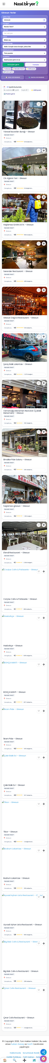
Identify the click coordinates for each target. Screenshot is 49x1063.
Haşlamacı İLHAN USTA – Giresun (18, 224)
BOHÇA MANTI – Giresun (14, 692)
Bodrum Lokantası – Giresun (16, 878)
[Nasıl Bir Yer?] (24, 3)
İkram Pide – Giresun (12, 738)
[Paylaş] (43, 1052)
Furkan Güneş (17, 1044)
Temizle (36, 65)
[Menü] (4, 4)
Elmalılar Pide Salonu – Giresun (17, 459)
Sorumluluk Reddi (31, 1053)
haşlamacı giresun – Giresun (16, 506)
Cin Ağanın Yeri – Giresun (15, 178)
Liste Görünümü (13, 77)
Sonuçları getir (13, 65)
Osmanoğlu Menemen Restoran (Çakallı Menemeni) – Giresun (22, 411)
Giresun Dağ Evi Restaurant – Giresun (20, 317)
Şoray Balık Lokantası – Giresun (17, 364)
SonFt (30, 1044)
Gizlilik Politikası (13, 1057)
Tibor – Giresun (10, 831)
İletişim (39, 1057)
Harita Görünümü (36, 77)
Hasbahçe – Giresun (12, 645)
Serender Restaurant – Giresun (18, 271)
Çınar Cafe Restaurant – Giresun (18, 1017)
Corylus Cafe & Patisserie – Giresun (20, 599)
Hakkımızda (15, 1053)
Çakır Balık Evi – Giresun (14, 785)
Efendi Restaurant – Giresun (16, 552)
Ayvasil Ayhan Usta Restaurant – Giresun (22, 924)
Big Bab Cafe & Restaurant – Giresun (20, 971)
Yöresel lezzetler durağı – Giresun (19, 131)
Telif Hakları (28, 1057)
